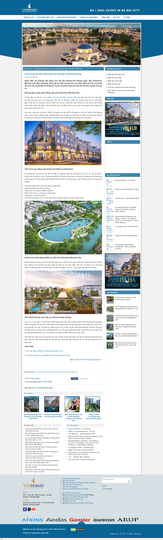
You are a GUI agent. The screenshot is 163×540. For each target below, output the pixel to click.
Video (109, 142)
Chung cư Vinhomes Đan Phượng (122, 87)
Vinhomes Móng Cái (75, 499)
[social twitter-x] (29, 508)
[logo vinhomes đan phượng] (30, 4)
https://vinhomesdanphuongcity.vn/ (89, 359)
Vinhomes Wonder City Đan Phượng (66, 97)
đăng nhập (36, 388)
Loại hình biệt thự (45, 17)
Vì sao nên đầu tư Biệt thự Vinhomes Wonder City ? (44, 351)
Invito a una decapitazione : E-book (127, 189)
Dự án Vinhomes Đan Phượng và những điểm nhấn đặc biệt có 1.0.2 (126, 308)
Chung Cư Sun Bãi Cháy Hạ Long (75, 497)
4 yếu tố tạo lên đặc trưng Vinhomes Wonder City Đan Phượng (52, 372)
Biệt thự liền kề (114, 84)
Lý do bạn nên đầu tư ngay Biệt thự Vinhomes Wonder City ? (48, 355)
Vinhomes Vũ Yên (69, 501)
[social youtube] (34, 508)
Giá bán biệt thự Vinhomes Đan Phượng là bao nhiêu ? (125, 298)
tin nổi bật (107, 489)
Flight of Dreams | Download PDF (126, 235)
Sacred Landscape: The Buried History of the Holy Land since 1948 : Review (125, 209)
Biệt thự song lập (115, 81)
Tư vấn (127, 17)
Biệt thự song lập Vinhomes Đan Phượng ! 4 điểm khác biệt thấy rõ (126, 335)
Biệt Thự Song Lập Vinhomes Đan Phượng (78, 483)
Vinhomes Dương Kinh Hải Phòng (80, 503)
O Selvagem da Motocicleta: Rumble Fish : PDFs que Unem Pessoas (125, 247)
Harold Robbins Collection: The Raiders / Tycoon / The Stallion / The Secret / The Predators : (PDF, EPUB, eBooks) (126, 219)
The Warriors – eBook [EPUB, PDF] (127, 198)
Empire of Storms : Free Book (125, 180)
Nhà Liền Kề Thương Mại (72, 485)
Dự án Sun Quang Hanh (71, 493)
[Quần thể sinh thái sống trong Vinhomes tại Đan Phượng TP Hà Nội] (81, 44)
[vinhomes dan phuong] (33, 479)
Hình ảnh (106, 17)
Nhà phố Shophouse (67, 17)
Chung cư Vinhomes (89, 17)
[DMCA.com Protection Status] (78, 529)
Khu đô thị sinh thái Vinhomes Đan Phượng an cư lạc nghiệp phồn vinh (126, 318)
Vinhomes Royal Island (76, 495)
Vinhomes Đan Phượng (71, 478)
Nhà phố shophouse (70, 487)
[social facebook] (25, 508)
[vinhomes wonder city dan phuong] (122, 254)
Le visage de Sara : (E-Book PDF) (126, 226)
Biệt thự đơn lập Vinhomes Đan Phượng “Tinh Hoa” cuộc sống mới (125, 345)
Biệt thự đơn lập (114, 78)
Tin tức (116, 17)
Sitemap (137, 534)
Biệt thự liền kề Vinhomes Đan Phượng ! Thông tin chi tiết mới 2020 (125, 327)
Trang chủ (29, 17)
